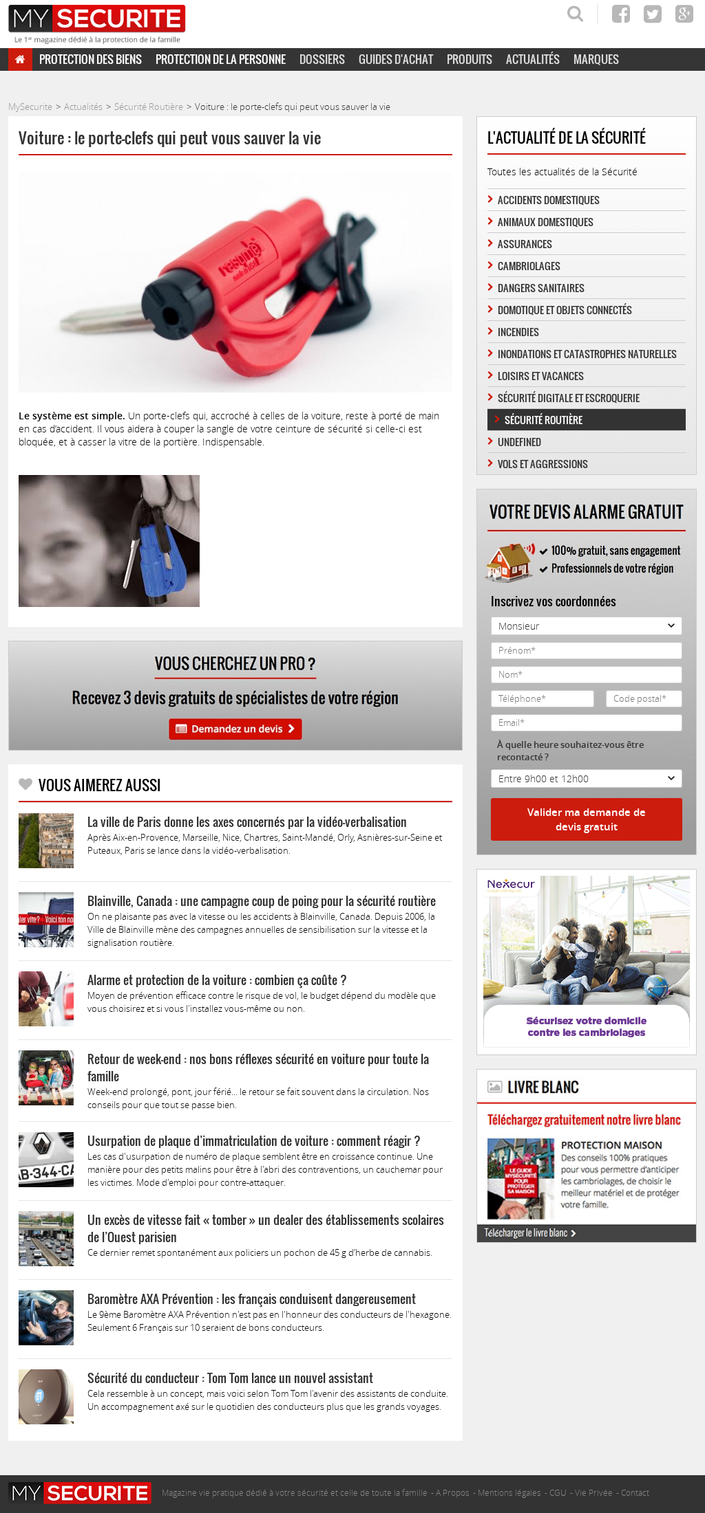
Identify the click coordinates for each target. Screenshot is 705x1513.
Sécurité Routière (543, 419)
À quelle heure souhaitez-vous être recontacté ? (570, 750)
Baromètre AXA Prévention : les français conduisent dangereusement (251, 1298)
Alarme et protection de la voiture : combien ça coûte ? (217, 980)
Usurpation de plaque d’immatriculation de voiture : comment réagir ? (254, 1140)
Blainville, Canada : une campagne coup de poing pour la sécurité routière (261, 900)
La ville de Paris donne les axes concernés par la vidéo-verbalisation (247, 821)
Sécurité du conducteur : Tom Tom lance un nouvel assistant (230, 1378)
